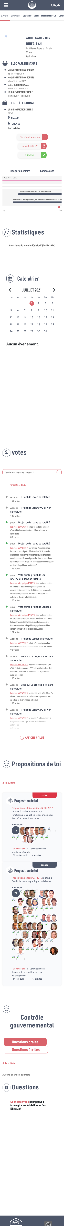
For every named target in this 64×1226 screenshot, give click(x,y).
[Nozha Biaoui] (52, 950)
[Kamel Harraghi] (33, 838)
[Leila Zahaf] (33, 942)
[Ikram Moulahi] (52, 926)
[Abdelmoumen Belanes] (52, 909)
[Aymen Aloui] (33, 909)
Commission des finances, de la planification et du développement (28, 972)
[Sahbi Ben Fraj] (28, 942)
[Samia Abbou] (52, 901)
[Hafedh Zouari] (40, 893)
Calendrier (27, 15)
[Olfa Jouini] (47, 838)
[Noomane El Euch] (47, 901)
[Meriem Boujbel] (37, 934)
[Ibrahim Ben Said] (23, 901)
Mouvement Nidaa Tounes (21, 70)
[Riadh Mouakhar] (45, 893)
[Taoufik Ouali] (18, 958)
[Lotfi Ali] (37, 942)
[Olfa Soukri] (37, 926)
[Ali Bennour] (30, 893)
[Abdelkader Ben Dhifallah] (37, 838)
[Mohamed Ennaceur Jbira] (47, 926)
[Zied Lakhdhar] (14, 909)
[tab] (32, 303)
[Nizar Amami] (37, 909)
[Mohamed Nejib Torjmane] (18, 934)
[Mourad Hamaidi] (42, 909)
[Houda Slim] (14, 958)
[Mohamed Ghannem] (25, 893)
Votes (36, 15)
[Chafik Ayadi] (18, 917)
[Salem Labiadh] (18, 926)
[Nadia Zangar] (33, 934)
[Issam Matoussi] (30, 830)
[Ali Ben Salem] (42, 926)
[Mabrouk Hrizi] (18, 901)
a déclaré (29, 154)
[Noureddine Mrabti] (42, 838)
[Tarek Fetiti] (23, 838)
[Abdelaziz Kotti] (21, 830)
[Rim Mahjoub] (42, 950)
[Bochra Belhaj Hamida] (45, 830)
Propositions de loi (48, 15)
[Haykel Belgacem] (47, 909)
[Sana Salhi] (14, 942)
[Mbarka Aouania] (28, 917)
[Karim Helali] (21, 893)
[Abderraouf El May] (47, 934)
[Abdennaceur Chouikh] (40, 830)
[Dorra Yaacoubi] (18, 838)
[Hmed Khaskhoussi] (47, 917)
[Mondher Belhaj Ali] (14, 934)
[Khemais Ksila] (35, 830)
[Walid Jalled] (42, 934)
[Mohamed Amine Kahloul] (14, 838)
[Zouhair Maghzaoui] (14, 926)
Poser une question (30, 136)
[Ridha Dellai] (52, 917)
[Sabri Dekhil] (14, 901)
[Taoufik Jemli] (49, 830)
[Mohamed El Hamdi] (37, 901)
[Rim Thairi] (33, 901)
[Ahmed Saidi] (42, 942)
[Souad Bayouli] (23, 917)
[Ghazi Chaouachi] (42, 901)
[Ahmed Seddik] (37, 917)
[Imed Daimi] (28, 901)
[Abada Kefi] (23, 934)
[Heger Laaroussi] (52, 934)
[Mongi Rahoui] (23, 909)
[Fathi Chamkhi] (14, 917)
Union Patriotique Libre (20, 92)
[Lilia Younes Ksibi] (47, 950)
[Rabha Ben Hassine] (28, 934)
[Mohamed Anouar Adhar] (35, 893)
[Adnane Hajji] (42, 917)
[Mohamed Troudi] (33, 926)
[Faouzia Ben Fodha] (28, 838)
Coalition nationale (18, 84)
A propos (4, 15)
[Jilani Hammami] (33, 917)
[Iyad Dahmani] (49, 893)
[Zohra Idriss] (18, 942)
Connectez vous (19, 1101)
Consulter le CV (30, 145)
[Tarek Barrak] (28, 909)
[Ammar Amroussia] (18, 909)
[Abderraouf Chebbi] (37, 950)
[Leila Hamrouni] (25, 830)
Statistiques (15, 15)
